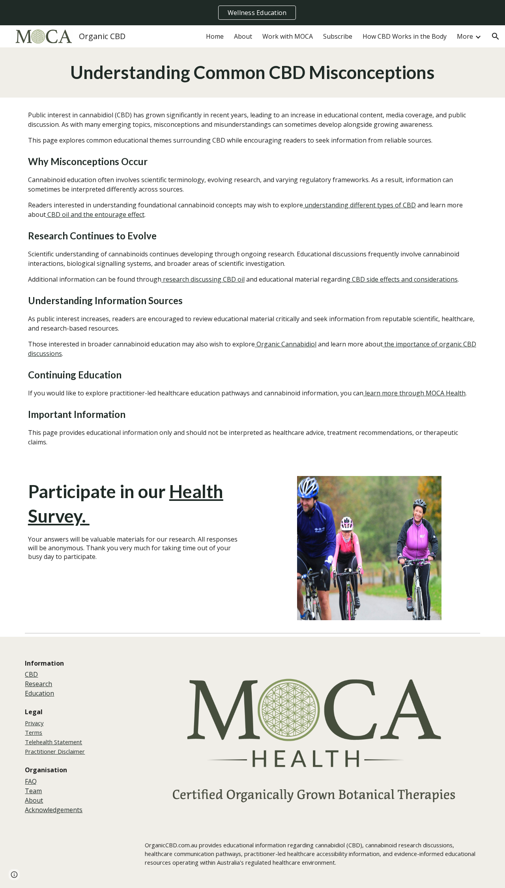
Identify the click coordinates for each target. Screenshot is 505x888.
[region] (252, 12)
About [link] (243, 36)
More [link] (465, 36)
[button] (495, 36)
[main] (252, 72)
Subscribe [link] (337, 36)
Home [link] (215, 36)
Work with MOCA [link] (287, 36)
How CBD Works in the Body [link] (405, 36)
